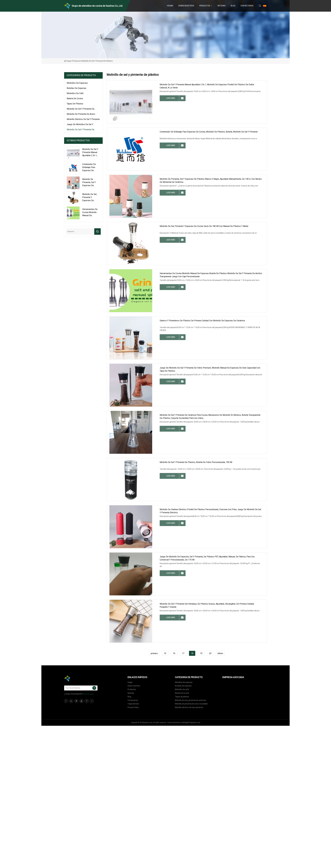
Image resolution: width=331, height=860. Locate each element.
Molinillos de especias (77, 83)
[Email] (94, 688)
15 (165, 653)
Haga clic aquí (87, 694)
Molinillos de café (75, 93)
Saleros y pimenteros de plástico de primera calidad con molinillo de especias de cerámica (202, 320)
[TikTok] (92, 701)
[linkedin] (71, 701)
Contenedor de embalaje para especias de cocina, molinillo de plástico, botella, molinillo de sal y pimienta (209, 132)
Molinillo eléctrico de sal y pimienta (83, 119)
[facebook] (66, 701)
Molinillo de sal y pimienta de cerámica (80, 109)
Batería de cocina (75, 98)
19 (201, 653)
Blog (233, 6)
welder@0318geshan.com (190, 722)
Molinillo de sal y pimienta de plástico (80, 130)
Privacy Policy (133, 707)
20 (210, 653)
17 (183, 653)
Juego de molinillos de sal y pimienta (80, 124)
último (220, 653)
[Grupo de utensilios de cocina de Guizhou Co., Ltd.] (77, 678)
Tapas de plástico (75, 103)
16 (174, 653)
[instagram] (87, 701)
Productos (204, 6)
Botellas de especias (76, 88)
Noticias (222, 6)
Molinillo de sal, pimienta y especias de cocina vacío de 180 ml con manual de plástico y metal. (204, 226)
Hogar (170, 6)
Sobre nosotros (186, 6)
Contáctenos (246, 6)
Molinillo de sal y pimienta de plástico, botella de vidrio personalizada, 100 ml (196, 462)
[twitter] (76, 701)
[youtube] (81, 701)
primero (154, 653)
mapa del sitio (133, 704)
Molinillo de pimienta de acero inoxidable (81, 114)
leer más (170, 98)
